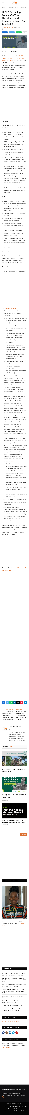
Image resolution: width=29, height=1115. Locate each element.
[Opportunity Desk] (14, 2)
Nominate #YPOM (12, 1108)
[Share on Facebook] (5, 32)
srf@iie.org (13, 461)
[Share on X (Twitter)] (12, 32)
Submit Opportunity (15, 1106)
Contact (23, 1110)
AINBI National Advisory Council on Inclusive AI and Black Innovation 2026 (13, 821)
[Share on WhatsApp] (19, 32)
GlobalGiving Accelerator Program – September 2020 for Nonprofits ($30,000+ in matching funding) (7, 715)
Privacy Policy (9, 1110)
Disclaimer (16, 1110)
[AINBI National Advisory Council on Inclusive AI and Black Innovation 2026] (14, 810)
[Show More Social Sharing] (25, 32)
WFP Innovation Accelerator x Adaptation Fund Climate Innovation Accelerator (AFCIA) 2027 (14, 796)
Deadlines (24, 1106)
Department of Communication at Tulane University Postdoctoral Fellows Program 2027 (13, 991)
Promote (21, 1108)
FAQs (18, 568)
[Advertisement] (14, 105)
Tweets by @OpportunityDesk (10, 1021)
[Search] (26, 2)
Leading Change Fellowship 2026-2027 (12, 1005)
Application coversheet (10, 308)
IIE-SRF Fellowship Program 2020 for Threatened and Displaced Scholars (13, 58)
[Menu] (3, 2)
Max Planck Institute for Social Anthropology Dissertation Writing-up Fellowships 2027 (13, 770)
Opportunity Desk (7, 27)
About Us (6, 1106)
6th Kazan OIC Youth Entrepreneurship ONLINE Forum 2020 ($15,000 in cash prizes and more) (21, 715)
